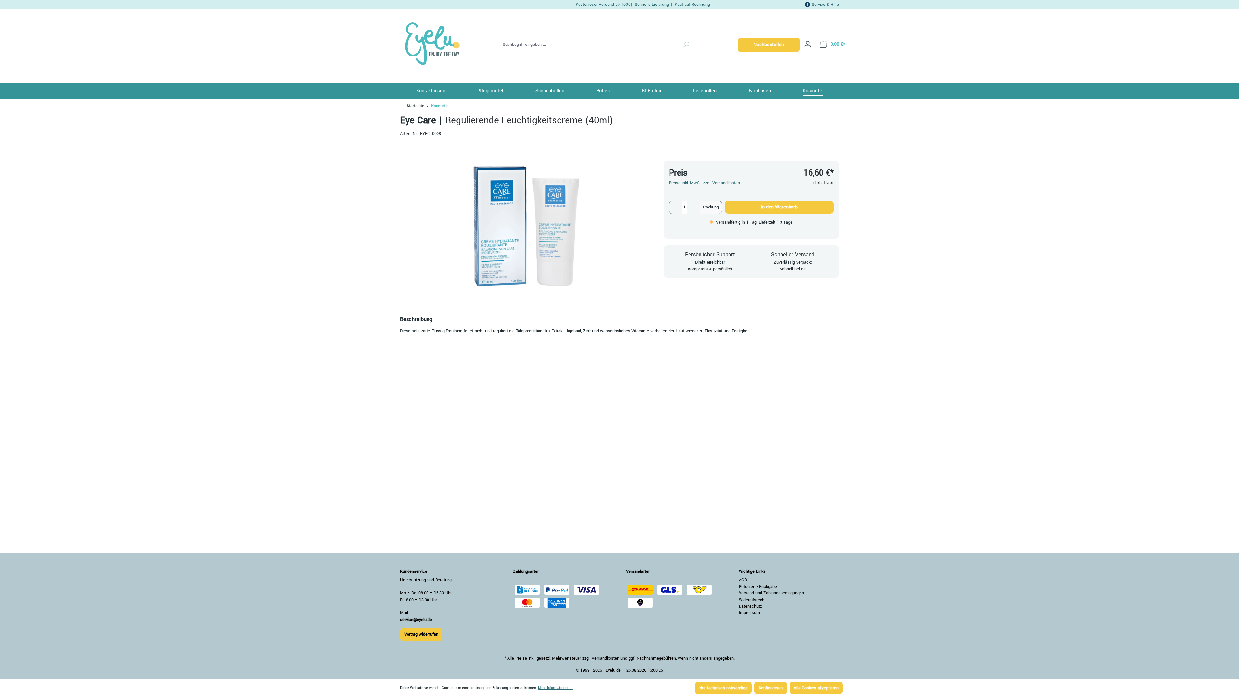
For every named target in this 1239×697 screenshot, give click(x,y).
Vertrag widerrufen (421, 634)
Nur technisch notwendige (723, 688)
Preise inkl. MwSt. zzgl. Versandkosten (704, 183)
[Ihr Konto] (807, 44)
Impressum (749, 613)
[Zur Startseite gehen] (431, 44)
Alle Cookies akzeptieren (816, 688)
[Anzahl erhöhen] (693, 207)
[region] (525, 225)
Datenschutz (750, 606)
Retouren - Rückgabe (758, 587)
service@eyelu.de (416, 619)
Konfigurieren (771, 688)
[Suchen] (686, 44)
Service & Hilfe (825, 4)
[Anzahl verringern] (675, 207)
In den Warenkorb (779, 207)
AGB (743, 580)
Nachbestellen (768, 44)
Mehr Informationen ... (555, 687)
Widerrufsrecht (752, 600)
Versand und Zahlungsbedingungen (771, 593)
